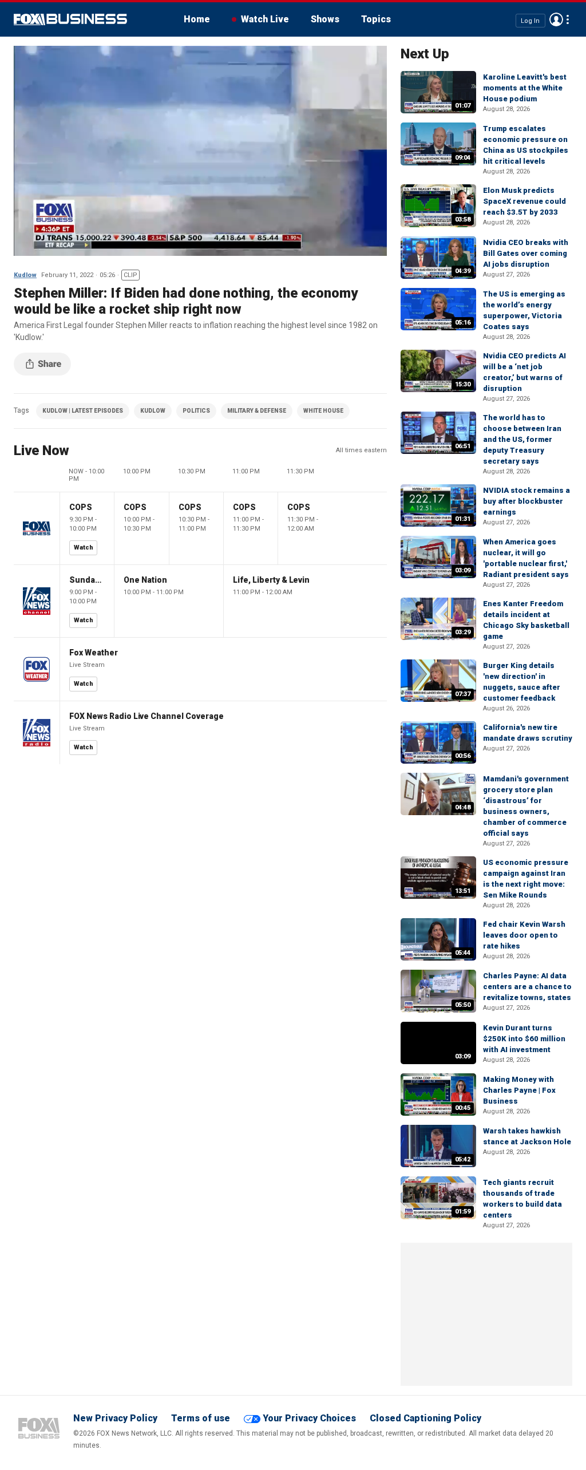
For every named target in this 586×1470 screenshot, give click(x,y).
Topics (376, 19)
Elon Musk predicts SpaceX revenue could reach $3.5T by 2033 (524, 201)
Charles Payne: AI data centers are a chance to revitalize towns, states (527, 986)
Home (197, 19)
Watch (83, 547)
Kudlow (25, 275)
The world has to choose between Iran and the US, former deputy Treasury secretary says (522, 439)
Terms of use (200, 1418)
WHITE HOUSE (323, 411)
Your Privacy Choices (309, 1418)
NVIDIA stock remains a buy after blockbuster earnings (526, 501)
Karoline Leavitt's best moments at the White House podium (525, 88)
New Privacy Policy (115, 1418)
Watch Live (265, 19)
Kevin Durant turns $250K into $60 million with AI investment (524, 1039)
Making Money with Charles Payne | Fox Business (519, 1090)
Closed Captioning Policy (425, 1418)
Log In (530, 20)
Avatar (556, 19)
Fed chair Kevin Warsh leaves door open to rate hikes (524, 935)
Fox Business (70, 19)
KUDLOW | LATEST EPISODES (82, 411)
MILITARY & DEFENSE (256, 411)
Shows (325, 19)
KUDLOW (152, 411)
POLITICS (196, 411)
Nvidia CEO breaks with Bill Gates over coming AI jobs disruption (525, 253)
